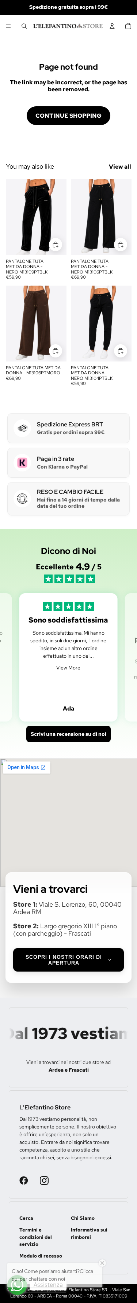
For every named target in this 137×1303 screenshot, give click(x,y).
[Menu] (8, 26)
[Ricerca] (24, 26)
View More (68, 667)
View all (120, 166)
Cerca (26, 1218)
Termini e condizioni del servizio (35, 1237)
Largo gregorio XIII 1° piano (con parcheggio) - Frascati (65, 929)
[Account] (112, 26)
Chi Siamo (83, 1218)
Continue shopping (68, 116)
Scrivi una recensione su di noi (68, 734)
